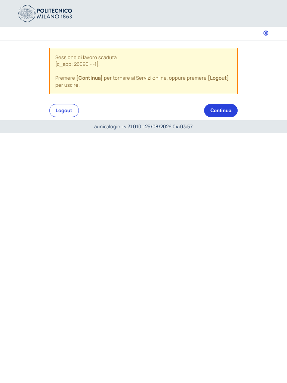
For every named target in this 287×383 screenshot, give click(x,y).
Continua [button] (220, 110)
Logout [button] (64, 110)
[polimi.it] (45, 13)
